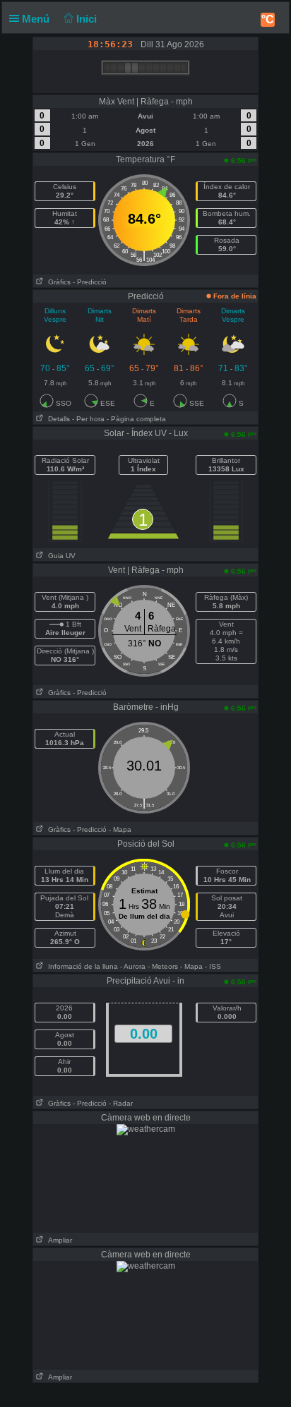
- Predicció (90, 282)
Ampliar (58, 1240)
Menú (37, 19)
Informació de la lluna (81, 966)
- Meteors (163, 966)
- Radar (121, 1103)
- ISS (213, 966)
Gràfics (57, 282)
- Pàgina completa (136, 419)
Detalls (57, 419)
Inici (87, 19)
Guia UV (60, 556)
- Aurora (133, 966)
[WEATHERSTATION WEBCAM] (146, 1129)
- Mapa (120, 829)
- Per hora (88, 419)
